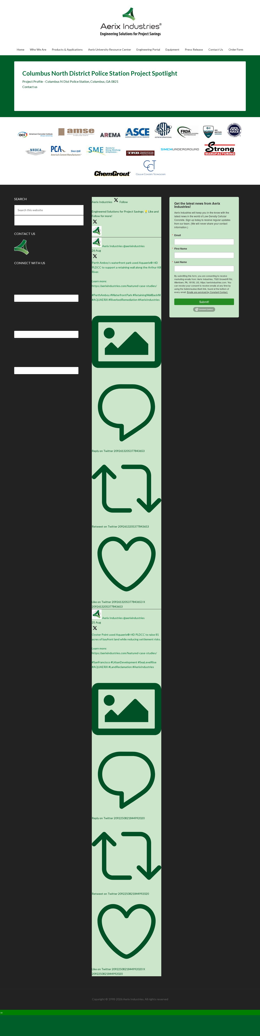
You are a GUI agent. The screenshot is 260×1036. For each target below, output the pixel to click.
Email (177, 235)
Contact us (29, 87)
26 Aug (96, 250)
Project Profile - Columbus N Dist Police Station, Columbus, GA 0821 (70, 81)
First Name (180, 248)
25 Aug (96, 622)
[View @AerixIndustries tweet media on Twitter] (126, 375)
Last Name (180, 262)
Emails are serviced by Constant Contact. (207, 292)
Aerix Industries (112, 22)
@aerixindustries (134, 246)
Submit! (204, 302)
